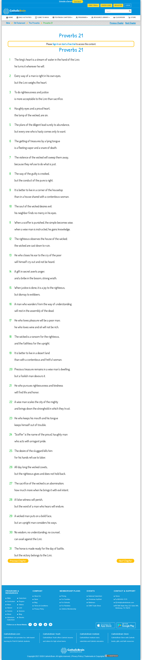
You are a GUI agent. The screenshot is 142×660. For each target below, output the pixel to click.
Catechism (22, 598)
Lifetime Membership (68, 609)
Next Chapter (130, 22)
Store (133, 17)
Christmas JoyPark (95, 599)
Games (9, 611)
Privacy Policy (39, 609)
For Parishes (65, 606)
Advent (9, 608)
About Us (37, 596)
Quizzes (22, 611)
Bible (8, 22)
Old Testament (19, 22)
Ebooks (21, 617)
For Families (65, 599)
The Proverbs (34, 22)
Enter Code (106, 5)
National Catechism (95, 596)
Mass (9, 604)
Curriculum (11, 601)
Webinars (91, 602)
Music (9, 614)
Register (118, 5)
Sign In (56, 43)
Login (128, 5)
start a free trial (69, 43)
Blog (20, 614)
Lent (20, 608)
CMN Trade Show (94, 606)
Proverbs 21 (71, 49)
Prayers (21, 601)
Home (11, 17)
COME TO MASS (43, 17)
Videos (21, 604)
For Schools (65, 602)
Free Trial (93, 5)
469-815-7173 (122, 599)
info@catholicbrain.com (125, 602)
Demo (117, 596)
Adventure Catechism (11, 619)
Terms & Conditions (41, 606)
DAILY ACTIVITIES (25, 17)
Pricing (63, 596)
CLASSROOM (120, 17)
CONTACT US (36, 5)
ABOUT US (9, 5)
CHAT (27, 5)
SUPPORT (19, 5)
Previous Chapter (117, 22)
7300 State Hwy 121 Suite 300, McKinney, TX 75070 (127, 607)
